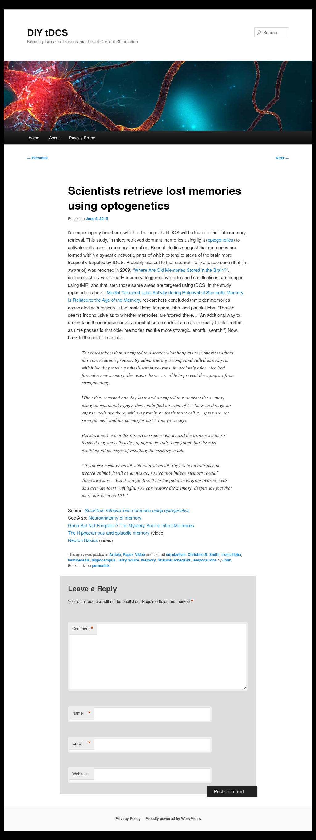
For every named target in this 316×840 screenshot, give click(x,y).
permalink (101, 565)
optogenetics (220, 239)
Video (140, 554)
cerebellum (176, 554)
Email (81, 743)
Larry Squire (128, 560)
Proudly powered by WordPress (173, 818)
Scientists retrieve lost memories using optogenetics (137, 510)
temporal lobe (205, 560)
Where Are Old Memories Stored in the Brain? (180, 270)
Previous (37, 158)
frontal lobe (231, 554)
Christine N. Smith (203, 554)
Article (115, 554)
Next (282, 158)
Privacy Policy (82, 138)
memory (148, 560)
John (226, 560)
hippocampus (103, 560)
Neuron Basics (83, 540)
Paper (128, 554)
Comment (83, 629)
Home (34, 138)
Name (81, 713)
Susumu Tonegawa (174, 560)
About (54, 138)
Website (79, 774)
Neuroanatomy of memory (115, 517)
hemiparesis (79, 560)
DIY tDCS (47, 32)
